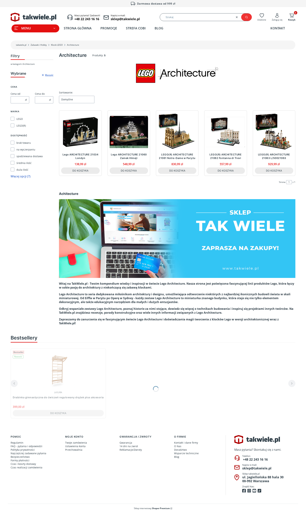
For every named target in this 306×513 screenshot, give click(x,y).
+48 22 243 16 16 (255, 459)
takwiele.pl (21, 44)
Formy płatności (20, 460)
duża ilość (22, 169)
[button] (246, 17)
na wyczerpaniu (25, 149)
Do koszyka (80, 170)
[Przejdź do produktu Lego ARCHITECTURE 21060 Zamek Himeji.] (129, 131)
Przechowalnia (73, 449)
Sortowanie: (66, 92)
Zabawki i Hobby (39, 44)
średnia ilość (24, 163)
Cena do (40, 93)
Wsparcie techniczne (186, 453)
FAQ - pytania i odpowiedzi (26, 446)
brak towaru (23, 142)
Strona (282, 182)
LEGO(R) (21, 125)
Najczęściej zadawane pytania (28, 453)
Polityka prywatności (23, 449)
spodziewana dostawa (29, 156)
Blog (176, 456)
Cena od (15, 93)
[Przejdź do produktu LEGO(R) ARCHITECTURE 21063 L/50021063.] (274, 131)
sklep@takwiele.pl (256, 468)
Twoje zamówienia (76, 442)
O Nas (177, 446)
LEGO (19, 119)
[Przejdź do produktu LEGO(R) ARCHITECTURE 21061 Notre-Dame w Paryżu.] (177, 131)
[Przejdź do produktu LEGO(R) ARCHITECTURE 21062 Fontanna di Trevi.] (225, 131)
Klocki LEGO (57, 44)
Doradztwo (180, 449)
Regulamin (17, 442)
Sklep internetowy (152, 508)
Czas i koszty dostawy (23, 464)
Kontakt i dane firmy (186, 442)
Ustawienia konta (75, 446)
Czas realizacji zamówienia (26, 467)
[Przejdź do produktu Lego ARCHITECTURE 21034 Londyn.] (80, 131)
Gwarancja (126, 442)
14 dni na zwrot (129, 446)
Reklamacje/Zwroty (131, 449)
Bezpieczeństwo (20, 456)
